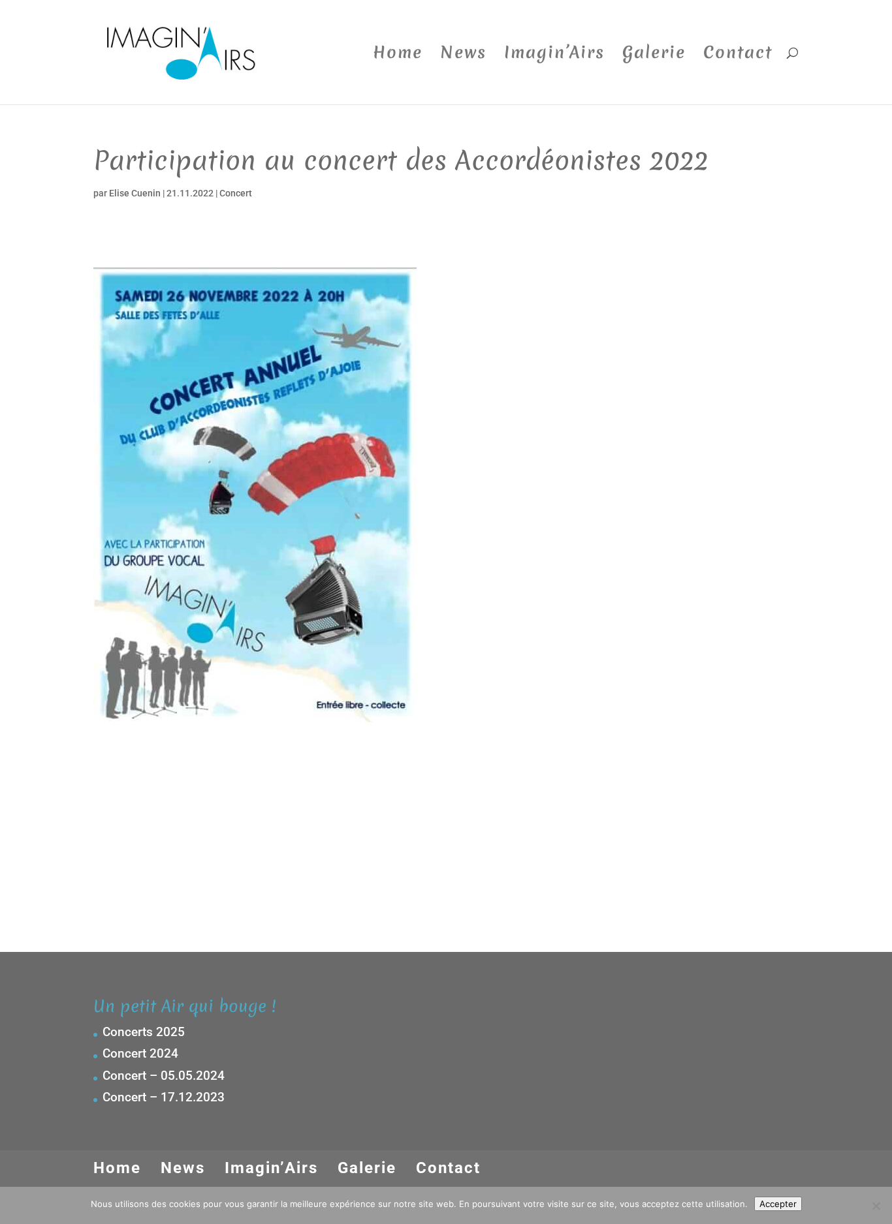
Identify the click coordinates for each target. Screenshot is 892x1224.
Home (397, 55)
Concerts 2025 (144, 1031)
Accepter (778, 1204)
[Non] (875, 1205)
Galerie (654, 55)
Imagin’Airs (554, 55)
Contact (738, 55)
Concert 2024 (140, 1053)
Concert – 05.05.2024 (164, 1075)
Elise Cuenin (135, 193)
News (463, 55)
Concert (235, 193)
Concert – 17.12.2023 (164, 1097)
